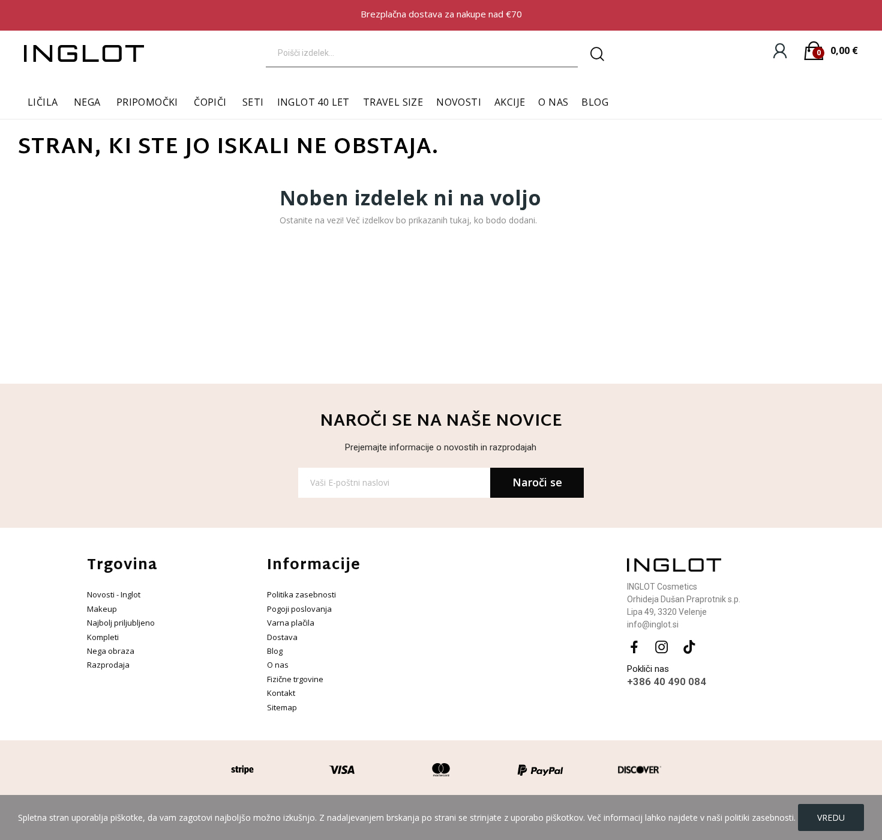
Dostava (282, 637)
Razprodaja (108, 665)
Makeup (102, 609)
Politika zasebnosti (301, 594)
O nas (278, 665)
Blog (275, 651)
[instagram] (662, 647)
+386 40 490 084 (666, 681)
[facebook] (634, 647)
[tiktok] (689, 647)
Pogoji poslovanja (299, 609)
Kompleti (103, 637)
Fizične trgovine (295, 679)
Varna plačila (290, 623)
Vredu (831, 817)
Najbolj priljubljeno (121, 623)
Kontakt (281, 693)
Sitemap (282, 707)
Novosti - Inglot (113, 594)
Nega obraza (110, 651)
